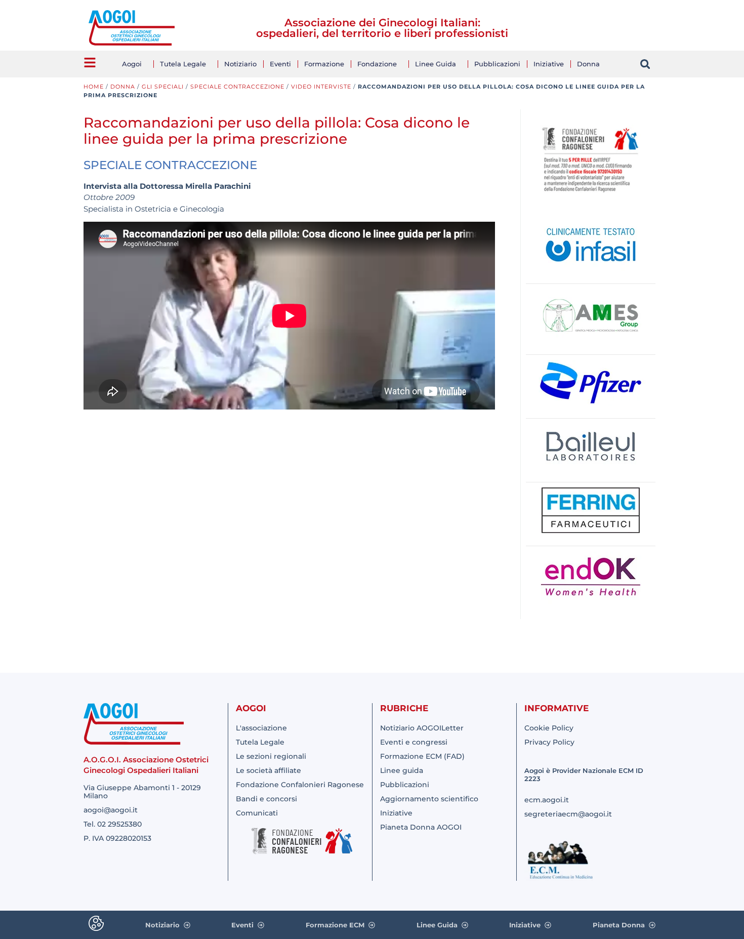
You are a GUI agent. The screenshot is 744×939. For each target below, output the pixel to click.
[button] (645, 64)
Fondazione (377, 64)
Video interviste (321, 86)
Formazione (324, 64)
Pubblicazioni (497, 64)
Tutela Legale (183, 64)
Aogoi (132, 64)
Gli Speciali (163, 86)
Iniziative (548, 64)
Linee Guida (435, 64)
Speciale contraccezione (237, 86)
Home (94, 86)
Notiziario (240, 64)
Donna (588, 64)
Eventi (280, 64)
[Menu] (90, 62)
